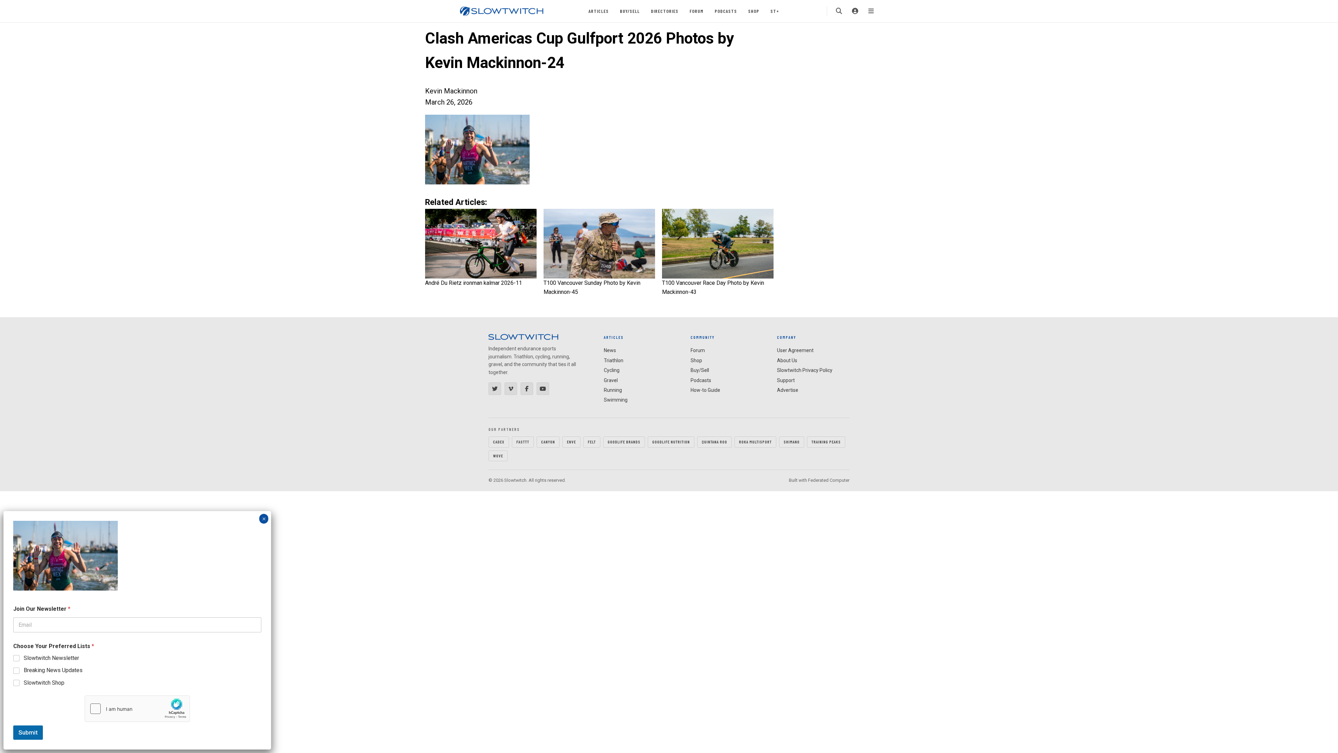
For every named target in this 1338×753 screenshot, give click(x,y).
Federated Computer (828, 480)
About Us (787, 360)
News (610, 350)
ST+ (774, 11)
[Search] (839, 11)
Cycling (612, 370)
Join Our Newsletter (41, 609)
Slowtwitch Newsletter (51, 658)
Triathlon (613, 360)
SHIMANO (792, 441)
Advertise (787, 390)
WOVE (498, 455)
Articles (599, 11)
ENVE (571, 441)
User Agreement (795, 350)
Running (613, 390)
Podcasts (726, 11)
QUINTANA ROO (714, 441)
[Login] (855, 11)
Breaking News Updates (53, 670)
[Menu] (871, 11)
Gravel (611, 380)
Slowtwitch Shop (44, 682)
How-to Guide (705, 390)
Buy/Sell (630, 11)
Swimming (616, 400)
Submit (28, 732)
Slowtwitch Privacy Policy (804, 370)
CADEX (499, 441)
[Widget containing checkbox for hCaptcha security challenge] (137, 708)
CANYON (548, 441)
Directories (664, 11)
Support (786, 380)
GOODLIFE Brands (624, 441)
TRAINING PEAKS (826, 441)
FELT (592, 441)
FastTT (522, 441)
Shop (753, 11)
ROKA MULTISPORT (755, 441)
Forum (696, 11)
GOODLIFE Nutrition (671, 441)
